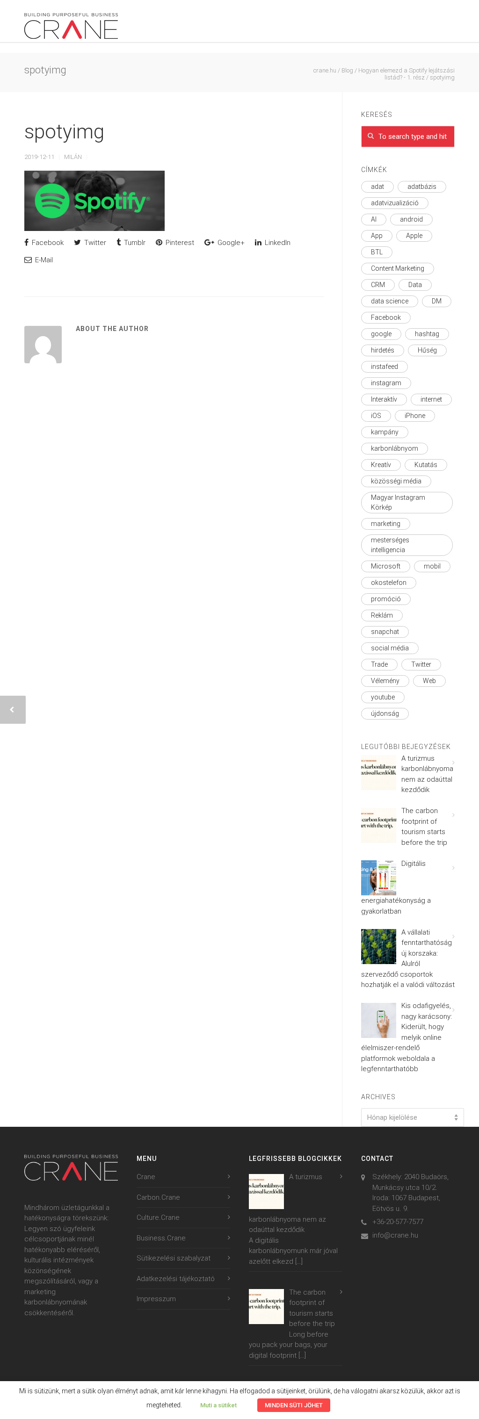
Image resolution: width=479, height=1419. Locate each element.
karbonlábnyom (394, 448)
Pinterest (179, 242)
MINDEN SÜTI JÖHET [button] (294, 1405)
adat (377, 186)
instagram (386, 383)
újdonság (385, 713)
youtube (383, 697)
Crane (146, 1177)
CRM (378, 284)
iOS (376, 415)
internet (431, 399)
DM (437, 301)
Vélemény (385, 680)
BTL (377, 252)
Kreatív (381, 464)
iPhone (415, 415)
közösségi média (396, 481)
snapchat (385, 631)
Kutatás (425, 464)
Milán (73, 156)
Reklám (382, 615)
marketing (385, 523)
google (381, 334)
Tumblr (133, 242)
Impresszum (156, 1299)
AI (374, 219)
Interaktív (384, 399)
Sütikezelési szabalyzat (173, 1258)
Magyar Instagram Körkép (398, 502)
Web (429, 680)
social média (390, 648)
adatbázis (421, 186)
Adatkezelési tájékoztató (176, 1279)
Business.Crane (161, 1238)
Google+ (230, 242)
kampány (385, 432)
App (377, 235)
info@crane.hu (395, 1235)
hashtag (427, 334)
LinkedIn (276, 242)
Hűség (427, 350)
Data (415, 284)
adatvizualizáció (395, 203)
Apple (414, 235)
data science (389, 301)
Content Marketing (397, 268)
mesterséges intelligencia (390, 545)
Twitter (94, 242)
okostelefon (388, 582)
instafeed (384, 366)
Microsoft (385, 566)
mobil (432, 566)
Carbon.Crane (158, 1197)
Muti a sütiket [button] (218, 1405)
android (411, 219)
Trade (379, 664)
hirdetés (382, 350)
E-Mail (43, 260)
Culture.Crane (158, 1217)
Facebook (47, 242)
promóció (386, 599)
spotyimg (64, 131)
